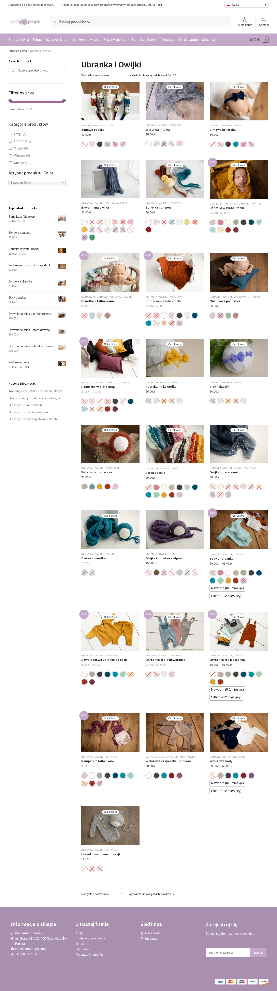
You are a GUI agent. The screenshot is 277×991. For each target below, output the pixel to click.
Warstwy (176, 125)
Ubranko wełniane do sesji (100, 854)
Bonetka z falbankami (97, 301)
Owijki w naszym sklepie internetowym (34, 398)
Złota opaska (155, 473)
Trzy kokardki (219, 386)
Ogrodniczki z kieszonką (227, 660)
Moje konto (245, 24)
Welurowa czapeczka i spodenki (169, 761)
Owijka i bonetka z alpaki (164, 558)
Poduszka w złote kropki (99, 387)
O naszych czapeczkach (25, 405)
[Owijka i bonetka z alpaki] (175, 529)
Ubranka (231, 203)
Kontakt (264, 24)
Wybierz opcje (110, 156)
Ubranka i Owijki (103, 125)
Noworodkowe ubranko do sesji (104, 660)
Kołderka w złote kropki (163, 301)
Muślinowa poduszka (225, 301)
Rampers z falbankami (98, 761)
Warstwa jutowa (158, 129)
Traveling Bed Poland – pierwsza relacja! (35, 391)
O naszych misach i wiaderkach (30, 412)
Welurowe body (221, 761)
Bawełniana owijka (95, 207)
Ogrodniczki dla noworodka (165, 660)
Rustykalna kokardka (161, 386)
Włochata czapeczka (96, 472)
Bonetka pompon (158, 207)
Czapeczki (176, 203)
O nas (79, 944)
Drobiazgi (255, 297)
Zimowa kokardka (223, 130)
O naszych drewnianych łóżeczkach (33, 419)
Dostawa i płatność (89, 954)
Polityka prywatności (90, 938)
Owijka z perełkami (224, 472)
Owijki (109, 203)
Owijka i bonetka (93, 558)
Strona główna (18, 50)
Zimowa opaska (92, 130)
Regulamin (83, 949)
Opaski (85, 125)
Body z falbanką (221, 558)
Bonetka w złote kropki (227, 208)
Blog (78, 933)
